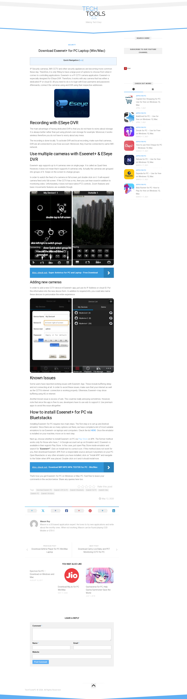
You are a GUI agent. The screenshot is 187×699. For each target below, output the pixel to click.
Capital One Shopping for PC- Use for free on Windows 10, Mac (148, 102)
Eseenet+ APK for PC (61, 490)
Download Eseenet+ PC (44, 490)
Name (35, 643)
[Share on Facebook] (60, 511)
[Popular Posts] (152, 89)
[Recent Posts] (133, 89)
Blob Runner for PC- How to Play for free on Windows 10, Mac (148, 191)
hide (81, 60)
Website (35, 652)
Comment (37, 626)
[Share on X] (36, 511)
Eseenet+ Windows (47, 493)
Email (76, 643)
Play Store (83, 439)
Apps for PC (141, 96)
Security (72, 45)
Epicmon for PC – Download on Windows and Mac (42, 574)
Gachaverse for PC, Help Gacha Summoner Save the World (98, 590)
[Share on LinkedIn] (107, 511)
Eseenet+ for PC (91, 490)
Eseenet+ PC (35, 493)
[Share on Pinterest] (83, 511)
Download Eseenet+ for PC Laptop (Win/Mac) (72, 51)
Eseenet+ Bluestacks (77, 490)
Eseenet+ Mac (103, 490)
